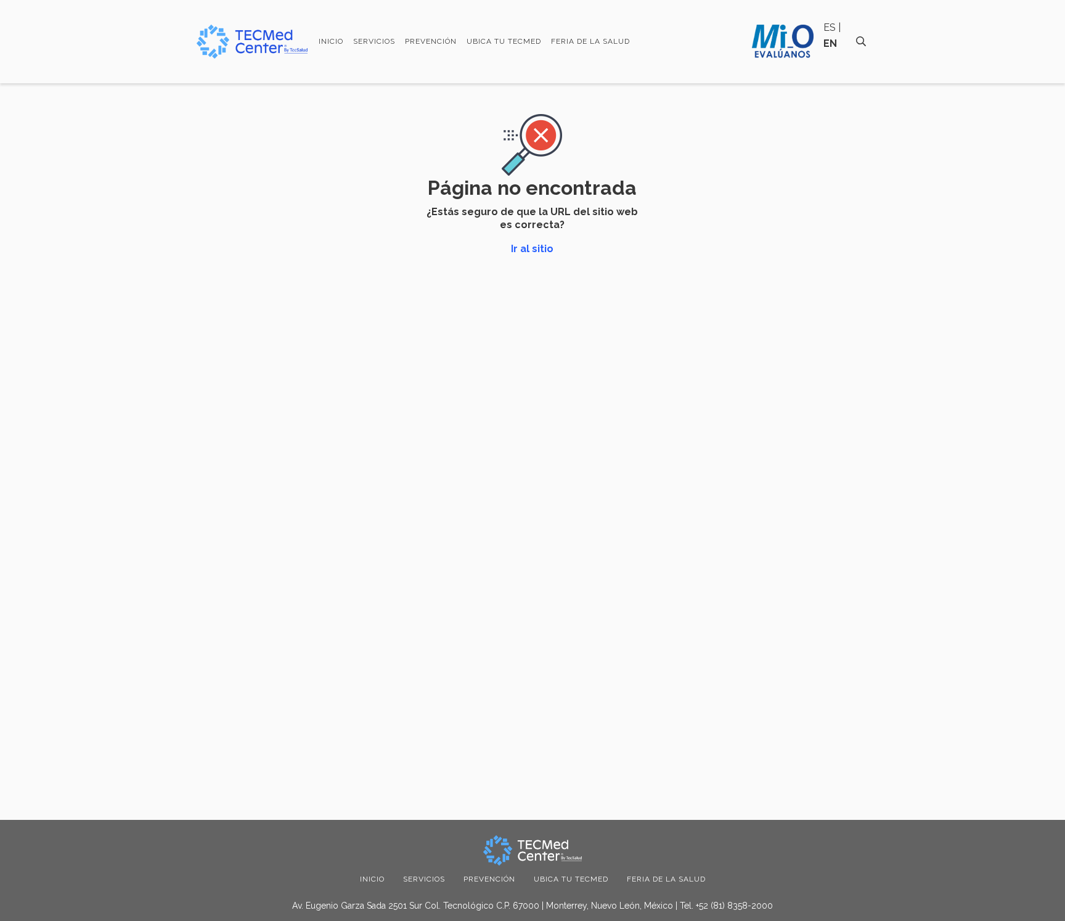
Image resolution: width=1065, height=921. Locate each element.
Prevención (431, 41)
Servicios (374, 41)
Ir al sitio (532, 249)
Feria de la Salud (590, 41)
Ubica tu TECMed (504, 41)
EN (830, 43)
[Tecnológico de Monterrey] (252, 42)
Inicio (331, 41)
